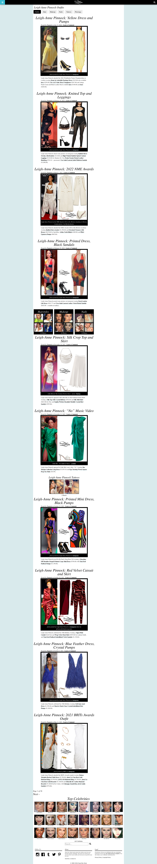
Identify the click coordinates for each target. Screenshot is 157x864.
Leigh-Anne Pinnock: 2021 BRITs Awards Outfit (64, 716)
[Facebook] (43, 856)
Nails (61, 12)
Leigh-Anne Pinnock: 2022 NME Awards (64, 168)
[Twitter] (54, 856)
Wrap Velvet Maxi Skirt (62, 635)
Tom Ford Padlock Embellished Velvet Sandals (57, 637)
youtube (73, 463)
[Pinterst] (59, 856)
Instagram (76, 297)
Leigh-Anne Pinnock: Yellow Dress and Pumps (64, 19)
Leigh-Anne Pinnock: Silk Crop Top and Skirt (64, 339)
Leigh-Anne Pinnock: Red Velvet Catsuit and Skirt (64, 572)
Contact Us (73, 858)
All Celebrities (78, 841)
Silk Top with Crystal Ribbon (56, 400)
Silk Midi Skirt (78, 400)
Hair (44, 12)
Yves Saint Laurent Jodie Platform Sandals (74, 160)
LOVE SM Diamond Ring (66, 779)
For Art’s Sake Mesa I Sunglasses (60, 82)
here (42, 82)
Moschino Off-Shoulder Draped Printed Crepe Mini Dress (63, 560)
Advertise (67, 858)
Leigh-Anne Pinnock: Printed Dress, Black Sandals (64, 242)
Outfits (37, 12)
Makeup (52, 12)
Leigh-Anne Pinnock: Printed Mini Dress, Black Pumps (64, 500)
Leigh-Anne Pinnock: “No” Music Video (64, 410)
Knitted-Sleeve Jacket (52, 230)
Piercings (78, 12)
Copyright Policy (107, 857)
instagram (76, 74)
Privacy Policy (98, 857)
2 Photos (64, 485)
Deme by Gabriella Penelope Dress (61, 80)
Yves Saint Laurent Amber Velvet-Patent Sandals (71, 303)
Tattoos (68, 12)
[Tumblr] (48, 856)
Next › (36, 794)
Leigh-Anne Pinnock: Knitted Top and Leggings (64, 95)
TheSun (78, 394)
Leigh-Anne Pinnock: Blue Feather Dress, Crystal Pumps (64, 645)
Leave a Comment (68, 25)
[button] (2, 2)
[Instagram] (37, 856)
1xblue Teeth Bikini (66, 232)
